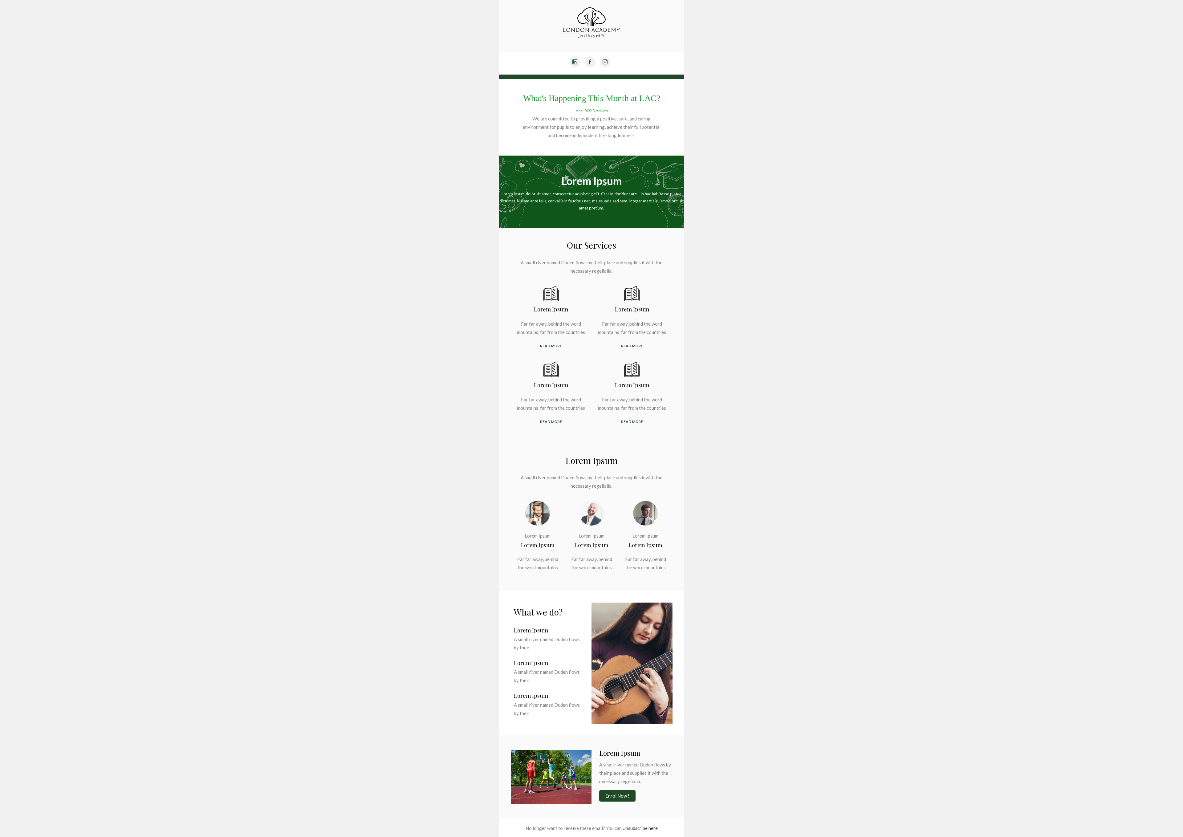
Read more (551, 345)
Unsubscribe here (640, 828)
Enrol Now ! (617, 795)
